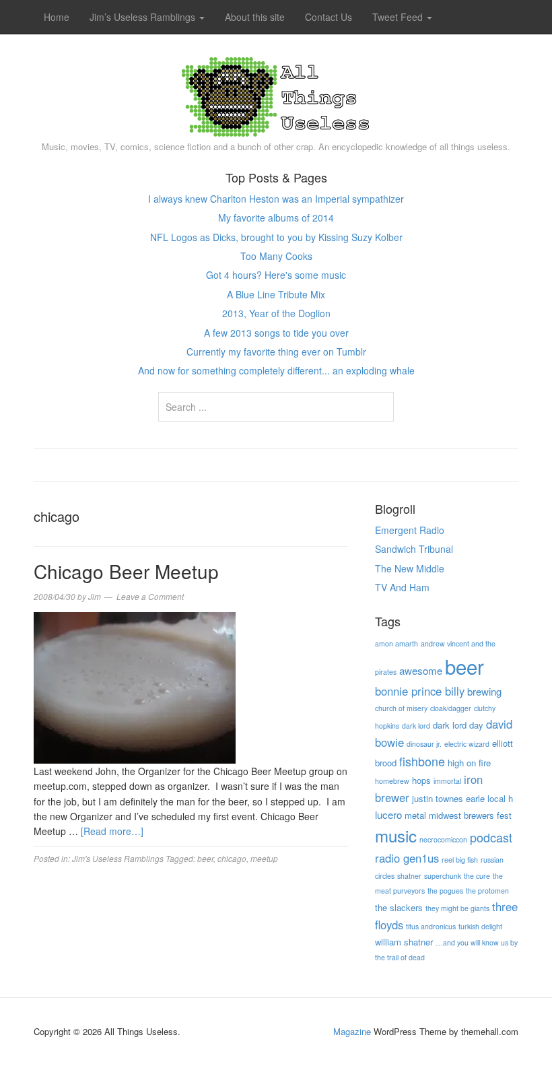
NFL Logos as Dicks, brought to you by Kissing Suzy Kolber (276, 237)
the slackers (399, 907)
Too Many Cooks (276, 256)
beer (205, 858)
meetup (264, 858)
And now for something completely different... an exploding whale (276, 370)
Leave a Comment (150, 596)
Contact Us (328, 17)
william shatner (404, 941)
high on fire (469, 762)
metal (415, 815)
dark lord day (458, 725)
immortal (447, 781)
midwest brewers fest (470, 815)
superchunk (442, 876)
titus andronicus (431, 926)
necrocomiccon (443, 839)
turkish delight (480, 926)
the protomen (487, 891)
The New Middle (409, 568)
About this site (255, 17)
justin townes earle (448, 798)
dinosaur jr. (424, 744)
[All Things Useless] (276, 93)
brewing (484, 691)
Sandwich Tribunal (414, 549)
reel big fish (460, 860)
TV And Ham (402, 587)
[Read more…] (112, 831)
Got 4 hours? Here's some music (276, 274)
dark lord (416, 726)
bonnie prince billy (419, 691)
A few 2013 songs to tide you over (276, 332)
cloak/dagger (450, 708)
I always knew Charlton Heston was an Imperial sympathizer (276, 198)
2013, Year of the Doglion (276, 313)
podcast (491, 837)
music (396, 835)
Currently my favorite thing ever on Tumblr (276, 351)
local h (500, 798)
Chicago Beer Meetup (126, 571)
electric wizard (466, 744)
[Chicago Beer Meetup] (135, 686)
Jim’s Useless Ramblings (144, 17)
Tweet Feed (398, 17)
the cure (477, 876)
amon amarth (396, 643)
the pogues (445, 891)
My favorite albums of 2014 (276, 217)
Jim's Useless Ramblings (118, 858)
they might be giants (457, 908)
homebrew (392, 781)
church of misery (401, 708)
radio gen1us (407, 858)
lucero (388, 814)
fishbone (422, 761)
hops (421, 780)
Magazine (352, 1031)
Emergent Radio (409, 530)
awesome (420, 670)
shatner (409, 876)
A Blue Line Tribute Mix (276, 294)
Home (56, 17)
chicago (231, 858)
